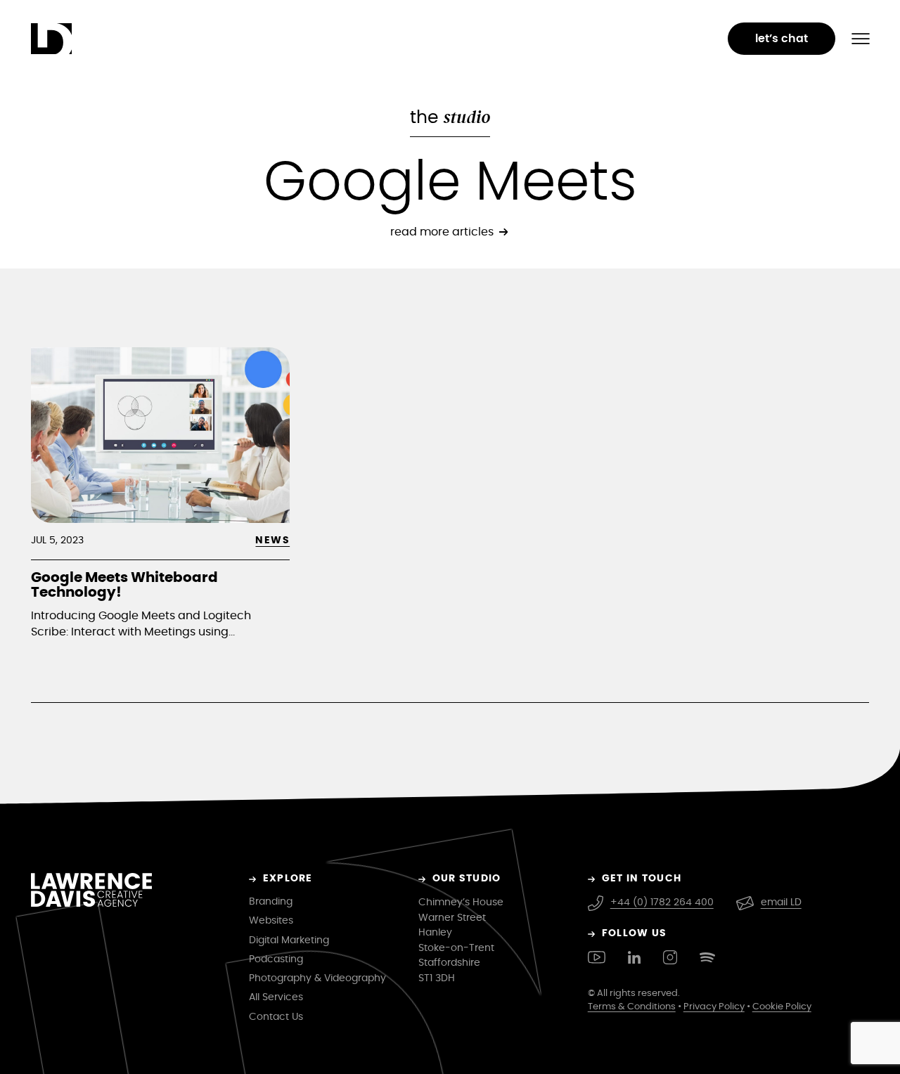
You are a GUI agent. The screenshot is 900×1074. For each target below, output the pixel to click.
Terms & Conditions (632, 1006)
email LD (781, 902)
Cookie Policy (781, 1006)
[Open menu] (860, 38)
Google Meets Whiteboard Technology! (124, 585)
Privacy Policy (714, 1006)
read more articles (442, 232)
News (272, 540)
